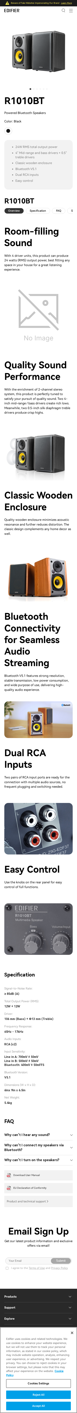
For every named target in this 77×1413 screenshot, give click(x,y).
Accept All (38, 1405)
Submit (61, 1260)
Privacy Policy (59, 1268)
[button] (30, 89)
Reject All (38, 1394)
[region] (38, 1370)
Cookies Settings (38, 1383)
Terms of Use (37, 1268)
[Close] (72, 1332)
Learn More (66, 3)
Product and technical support (26, 1201)
